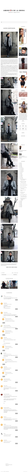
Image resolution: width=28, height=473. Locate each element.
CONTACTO (7, 465)
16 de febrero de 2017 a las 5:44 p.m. (9, 319)
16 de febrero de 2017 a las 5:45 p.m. (9, 347)
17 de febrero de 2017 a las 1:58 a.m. (7, 408)
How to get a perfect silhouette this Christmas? (22, 151)
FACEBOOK (7, 267)
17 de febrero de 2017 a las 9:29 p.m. (7, 434)
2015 (20, 202)
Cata (4, 295)
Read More (23, 121)
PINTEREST (12, 267)
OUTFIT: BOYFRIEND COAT (23, 194)
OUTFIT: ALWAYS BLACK (4, 287)
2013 (20, 204)
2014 (20, 203)
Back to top (25, 471)
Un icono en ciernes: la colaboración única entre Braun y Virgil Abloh (23, 157)
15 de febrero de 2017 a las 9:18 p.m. (7, 326)
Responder (16, 316)
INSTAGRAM (15, 267)
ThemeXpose (7, 471)
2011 (20, 206)
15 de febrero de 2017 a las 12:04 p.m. (8, 304)
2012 (20, 205)
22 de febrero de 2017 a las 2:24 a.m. (7, 441)
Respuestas (4, 329)
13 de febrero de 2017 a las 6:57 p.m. (7, 296)
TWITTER (10, 267)
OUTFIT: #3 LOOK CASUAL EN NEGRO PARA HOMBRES (23, 199)
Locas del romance (7, 325)
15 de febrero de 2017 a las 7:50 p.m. (7, 313)
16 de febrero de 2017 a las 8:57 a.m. (7, 338)
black (9, 26)
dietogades (6, 312)
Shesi (4, 433)
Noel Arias (5, 385)
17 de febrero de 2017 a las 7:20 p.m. (7, 425)
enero (21, 200)
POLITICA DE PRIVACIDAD (9, 464)
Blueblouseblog (6, 407)
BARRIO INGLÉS (12, 287)
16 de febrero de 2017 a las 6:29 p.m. (7, 386)
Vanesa (5, 424)
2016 (20, 201)
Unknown (5, 303)
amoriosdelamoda (8, 318)
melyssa (5, 416)
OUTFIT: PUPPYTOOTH (23, 186)
